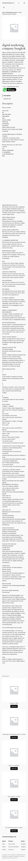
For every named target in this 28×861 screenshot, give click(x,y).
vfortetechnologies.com (8, 3)
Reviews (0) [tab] (7, 99)
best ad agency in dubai (14, 796)
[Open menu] (18, 3)
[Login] (24, 2)
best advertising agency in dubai (14, 827)
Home (3, 12)
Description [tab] (7, 95)
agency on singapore (14, 765)
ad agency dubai (14, 703)
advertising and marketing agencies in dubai (14, 734)
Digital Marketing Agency (12, 12)
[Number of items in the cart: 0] (3, 7)
